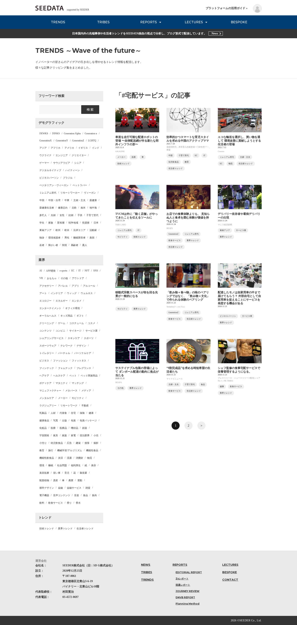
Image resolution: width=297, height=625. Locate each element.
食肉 (94, 495)
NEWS (145, 565)
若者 (41, 245)
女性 (62, 215)
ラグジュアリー (47, 405)
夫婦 (53, 215)
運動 (79, 480)
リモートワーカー (70, 192)
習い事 (56, 472)
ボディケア (45, 383)
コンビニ (60, 330)
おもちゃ (52, 278)
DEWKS (43, 133)
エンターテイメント (50, 308)
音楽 (76, 495)
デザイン (81, 345)
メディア (86, 390)
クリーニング (46, 323)
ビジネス (44, 360)
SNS (95, 270)
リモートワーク (68, 405)
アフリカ (55, 147)
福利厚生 (76, 465)
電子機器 (44, 495)
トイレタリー (46, 353)
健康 (91, 413)
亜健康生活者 (46, 207)
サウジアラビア (61, 162)
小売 (96, 435)
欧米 (66, 230)
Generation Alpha (72, 133)
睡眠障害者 (79, 237)
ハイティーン (72, 170)
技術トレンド (46, 528)
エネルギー (62, 300)
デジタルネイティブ (50, 170)
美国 (92, 237)
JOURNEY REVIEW (187, 591)
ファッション (60, 360)
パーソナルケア (82, 353)
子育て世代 (92, 215)
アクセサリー (46, 285)
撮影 (96, 443)
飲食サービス (55, 502)
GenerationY (62, 140)
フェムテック (65, 368)
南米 (83, 207)
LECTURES (194, 22)
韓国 (64, 245)
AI (40, 270)
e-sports (63, 270)
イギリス (83, 147)
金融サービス (74, 487)
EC (72, 270)
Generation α (91, 133)
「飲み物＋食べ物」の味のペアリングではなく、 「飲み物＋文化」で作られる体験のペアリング (188, 296)
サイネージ (75, 330)
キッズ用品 (66, 315)
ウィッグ (72, 293)
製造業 (83, 472)
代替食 (63, 413)
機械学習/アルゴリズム (69, 450)
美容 (93, 465)
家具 (55, 435)
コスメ (91, 323)
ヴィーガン (90, 192)
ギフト (80, 315)
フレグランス (84, 368)
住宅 (73, 413)
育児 (66, 472)
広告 (69, 443)
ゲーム (61, 323)
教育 (41, 450)
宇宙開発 (44, 435)
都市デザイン (46, 487)
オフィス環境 (72, 308)
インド (95, 147)
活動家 (93, 230)
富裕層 (60, 222)
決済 (60, 458)
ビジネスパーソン (49, 177)
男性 (66, 237)
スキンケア (74, 338)
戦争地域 (73, 222)
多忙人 (43, 215)
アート (43, 293)
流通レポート (183, 584)
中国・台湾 (54, 200)
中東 (66, 200)
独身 (41, 237)
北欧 (74, 207)
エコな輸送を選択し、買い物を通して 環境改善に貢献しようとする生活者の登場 (239, 141)
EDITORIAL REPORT (189, 572)
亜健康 (93, 200)
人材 (53, 413)
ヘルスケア (59, 375)
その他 (64, 278)
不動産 (85, 405)
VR (41, 278)
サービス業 (91, 330)
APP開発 (51, 270)
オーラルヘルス (47, 315)
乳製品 (43, 413)
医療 (53, 428)
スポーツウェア (47, 345)
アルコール (89, 285)
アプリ (75, 285)
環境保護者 (54, 237)
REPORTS (148, 22)
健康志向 (63, 207)
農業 (70, 480)
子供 (79, 215)
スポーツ (89, 338)
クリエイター (79, 155)
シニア (77, 162)
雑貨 (87, 487)
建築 (78, 443)
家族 (50, 222)
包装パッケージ (88, 420)
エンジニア (62, 155)
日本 (96, 222)
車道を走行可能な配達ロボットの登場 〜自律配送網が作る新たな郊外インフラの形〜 (137, 141)
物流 (89, 458)
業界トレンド (65, 528)
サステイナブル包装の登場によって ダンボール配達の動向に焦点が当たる (137, 372)
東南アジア (45, 230)
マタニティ (62, 383)
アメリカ (69, 147)
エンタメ (76, 300)
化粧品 (43, 428)
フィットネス (79, 360)
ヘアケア (44, 375)
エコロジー (45, 300)
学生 (41, 222)
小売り (43, 443)
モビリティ (78, 398)
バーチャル (64, 353)
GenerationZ (78, 140)
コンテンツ (45, 330)
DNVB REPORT (185, 597)
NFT (87, 270)
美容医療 (44, 472)
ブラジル (68, 177)
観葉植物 (44, 480)
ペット (73, 375)
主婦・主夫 (79, 200)
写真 (55, 420)
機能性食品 (92, 450)
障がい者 (53, 245)
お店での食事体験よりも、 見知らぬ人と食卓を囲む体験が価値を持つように (188, 217)
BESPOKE (239, 22)
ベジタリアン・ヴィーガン (53, 185)
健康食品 (44, 420)
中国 (41, 200)
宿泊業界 (85, 435)
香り (69, 502)
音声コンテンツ (61, 495)
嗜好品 (74, 428)
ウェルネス (87, 293)
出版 (64, 420)
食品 (85, 495)
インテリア (57, 293)
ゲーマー (44, 162)
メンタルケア (46, 398)
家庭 (64, 435)
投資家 (86, 222)
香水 (78, 502)
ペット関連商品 (89, 375)
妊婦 (70, 215)
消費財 (79, 458)
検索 (90, 109)
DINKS (56, 133)
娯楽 (84, 428)
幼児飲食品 (57, 443)
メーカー (63, 398)
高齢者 (74, 245)
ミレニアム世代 (47, 192)
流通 (69, 458)
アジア (43, 147)
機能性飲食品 (46, 458)
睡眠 (50, 465)
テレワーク (66, 345)
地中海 (93, 207)
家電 (73, 435)
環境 (41, 465)
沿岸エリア (79, 230)
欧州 (58, 230)
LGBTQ (92, 140)
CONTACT (230, 580)
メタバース (71, 390)
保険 (82, 413)
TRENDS (58, 22)
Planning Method (187, 603)
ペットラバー (80, 185)
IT (79, 270)
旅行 (50, 450)
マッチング (78, 383)
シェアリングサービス (51, 338)
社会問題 (62, 465)
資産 (55, 480)
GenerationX (45, 140)
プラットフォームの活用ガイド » (227, 8)
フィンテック (46, 368)
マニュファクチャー (50, 390)
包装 (73, 420)
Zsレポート (182, 578)
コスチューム (76, 323)
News (215, 33)
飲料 (41, 502)
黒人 (84, 245)
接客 (87, 443)
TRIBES (103, 22)
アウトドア (78, 278)
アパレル (63, 285)
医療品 (63, 428)
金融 (60, 487)
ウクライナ (45, 155)
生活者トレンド (85, 528)
